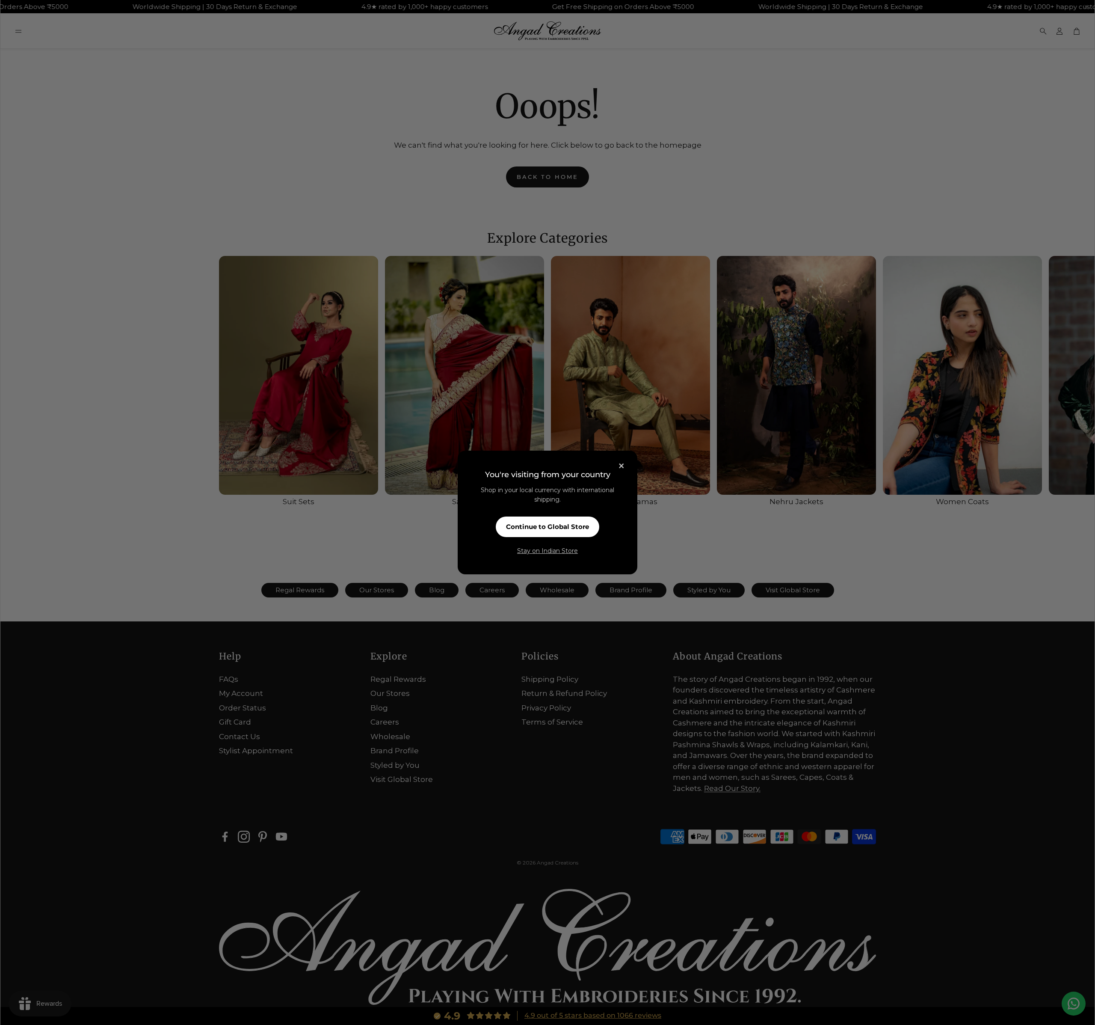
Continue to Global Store (547, 527)
